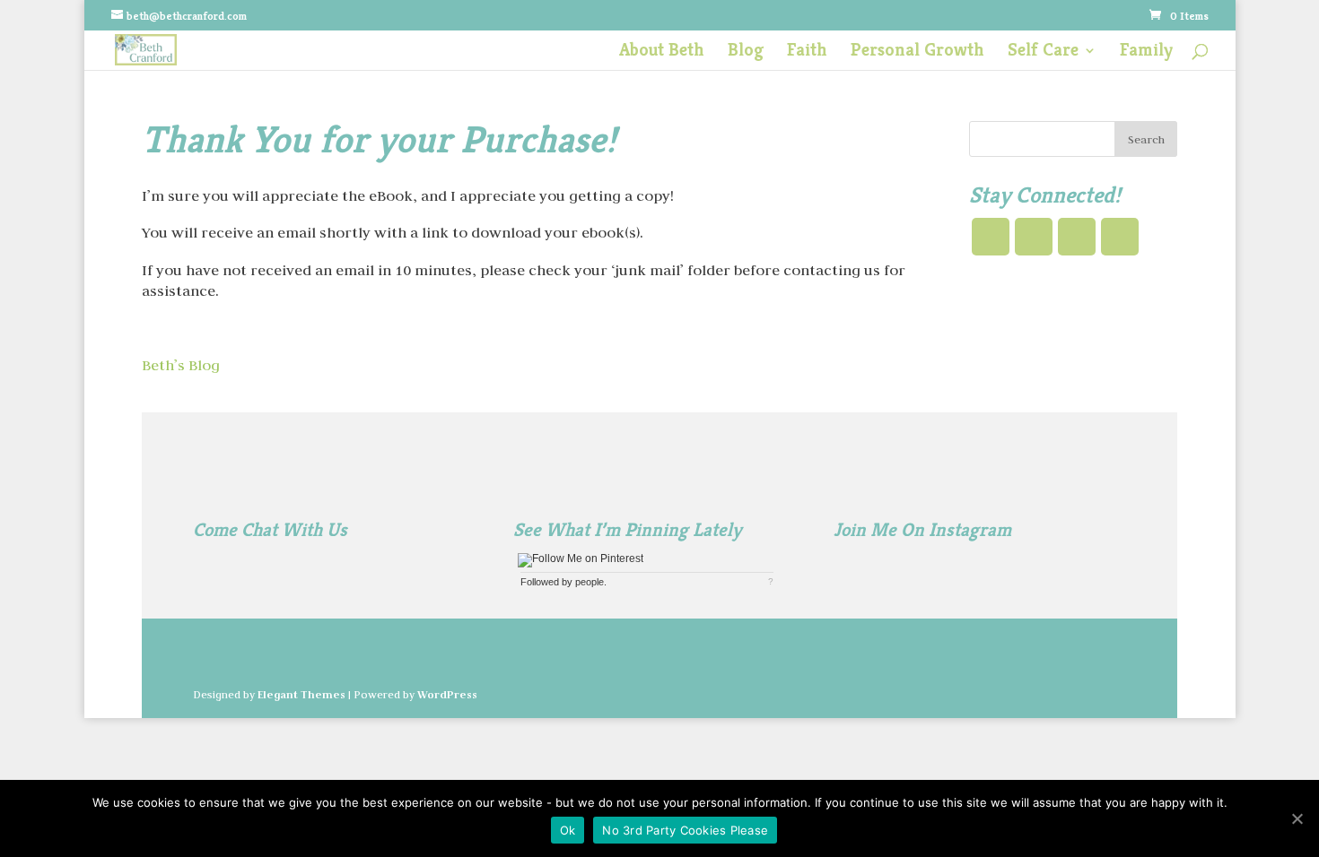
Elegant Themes (301, 694)
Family (1146, 52)
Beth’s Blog (181, 365)
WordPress (447, 694)
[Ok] (1297, 818)
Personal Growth (917, 52)
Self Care (1043, 52)
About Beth (661, 52)
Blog (746, 52)
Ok (568, 830)
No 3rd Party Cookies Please (685, 830)
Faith (807, 52)
